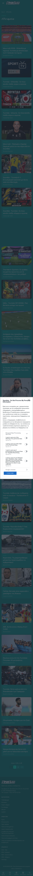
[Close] (29, 400)
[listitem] (16, 433)
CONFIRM (10, 473)
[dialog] (16, 438)
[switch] (25, 438)
